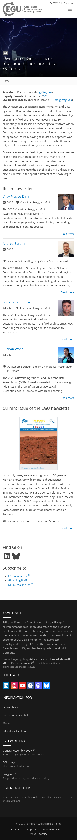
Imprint (31, 829)
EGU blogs (9, 762)
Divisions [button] (68, 3)
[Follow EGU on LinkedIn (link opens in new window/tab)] (6, 686)
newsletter (36, 797)
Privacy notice (51, 829)
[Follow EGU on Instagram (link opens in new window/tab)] (14, 686)
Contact (15, 829)
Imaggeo (8, 774)
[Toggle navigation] (69, 10)
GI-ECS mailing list (19, 584)
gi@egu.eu (45, 92)
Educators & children (15, 731)
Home (6, 81)
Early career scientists (16, 715)
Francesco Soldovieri (18, 302)
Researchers (10, 707)
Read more (67, 233)
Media (6, 723)
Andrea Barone (14, 243)
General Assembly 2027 (17, 750)
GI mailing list (16, 580)
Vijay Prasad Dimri (16, 196)
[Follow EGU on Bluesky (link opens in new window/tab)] (46, 686)
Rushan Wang (13, 349)
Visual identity (38, 834)
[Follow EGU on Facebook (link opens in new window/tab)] (30, 686)
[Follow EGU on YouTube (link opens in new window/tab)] (22, 686)
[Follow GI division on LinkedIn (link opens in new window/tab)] (7, 556)
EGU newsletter (17, 576)
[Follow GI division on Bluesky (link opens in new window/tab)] (16, 556)
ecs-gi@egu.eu (63, 100)
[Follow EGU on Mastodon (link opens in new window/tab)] (38, 686)
